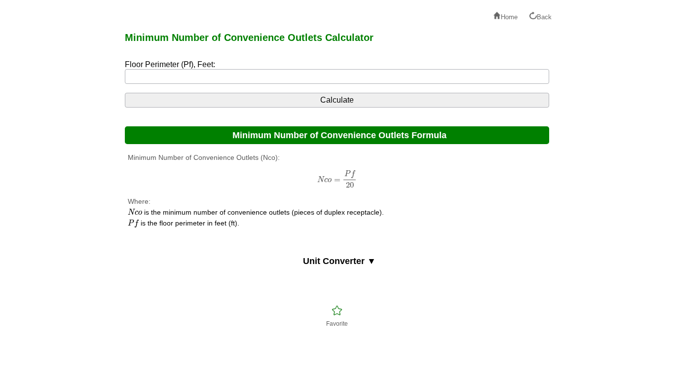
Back (544, 17)
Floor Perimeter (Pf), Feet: (170, 64)
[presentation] (337, 179)
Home (509, 17)
